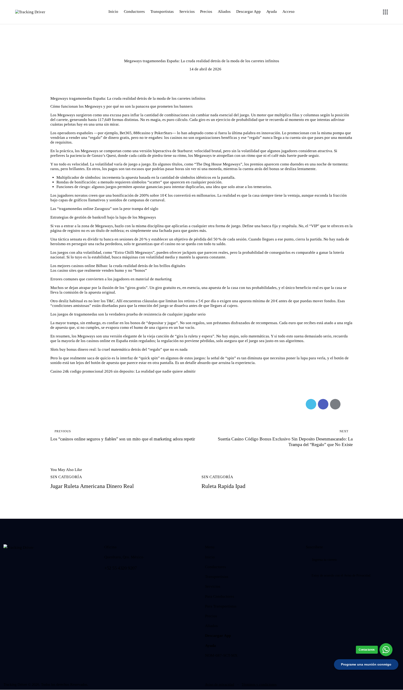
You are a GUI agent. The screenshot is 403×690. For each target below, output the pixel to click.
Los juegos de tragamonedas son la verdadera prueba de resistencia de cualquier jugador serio (128, 314)
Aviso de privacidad (219, 684)
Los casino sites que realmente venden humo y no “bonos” (98, 270)
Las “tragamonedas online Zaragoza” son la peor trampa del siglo (104, 208)
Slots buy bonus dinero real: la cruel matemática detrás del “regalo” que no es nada (119, 349)
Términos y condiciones (259, 684)
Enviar (396, 559)
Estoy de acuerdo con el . (341, 575)
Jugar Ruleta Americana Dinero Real (92, 486)
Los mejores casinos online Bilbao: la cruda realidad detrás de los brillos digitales (117, 266)
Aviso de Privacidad (357, 575)
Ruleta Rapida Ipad (223, 486)
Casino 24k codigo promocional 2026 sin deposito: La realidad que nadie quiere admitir (123, 371)
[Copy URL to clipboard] (347, 404)
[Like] (56, 404)
